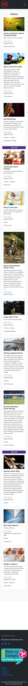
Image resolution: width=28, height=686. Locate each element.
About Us (4, 667)
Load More (14, 593)
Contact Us (4, 669)
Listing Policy (5, 673)
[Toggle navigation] (24, 4)
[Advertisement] (14, 615)
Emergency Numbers (7, 675)
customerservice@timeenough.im (13, 639)
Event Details (7, 41)
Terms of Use (5, 671)
